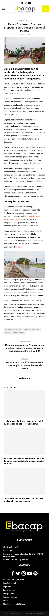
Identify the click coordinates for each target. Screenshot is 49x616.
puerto (7, 333)
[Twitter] (18, 573)
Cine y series (8, 594)
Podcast (6, 601)
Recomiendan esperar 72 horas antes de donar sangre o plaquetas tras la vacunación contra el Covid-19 (24, 348)
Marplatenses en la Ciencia (14, 604)
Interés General (9, 583)
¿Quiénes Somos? (10, 547)
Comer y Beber (9, 590)
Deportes (7, 587)
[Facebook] (12, 573)
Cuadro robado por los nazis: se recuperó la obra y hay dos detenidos (23, 499)
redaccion (24, 378)
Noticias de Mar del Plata (13, 579)
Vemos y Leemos (10, 597)
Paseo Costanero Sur (31, 329)
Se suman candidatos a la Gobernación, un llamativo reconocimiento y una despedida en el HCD (24, 461)
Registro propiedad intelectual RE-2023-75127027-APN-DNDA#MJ (24, 555)
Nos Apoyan (8, 550)
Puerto (18, 247)
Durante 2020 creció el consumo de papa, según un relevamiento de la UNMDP (24, 365)
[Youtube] (29, 573)
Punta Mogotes (18, 333)
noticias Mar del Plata (13, 329)
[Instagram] (23, 573)
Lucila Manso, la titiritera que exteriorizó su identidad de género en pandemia (23, 422)
